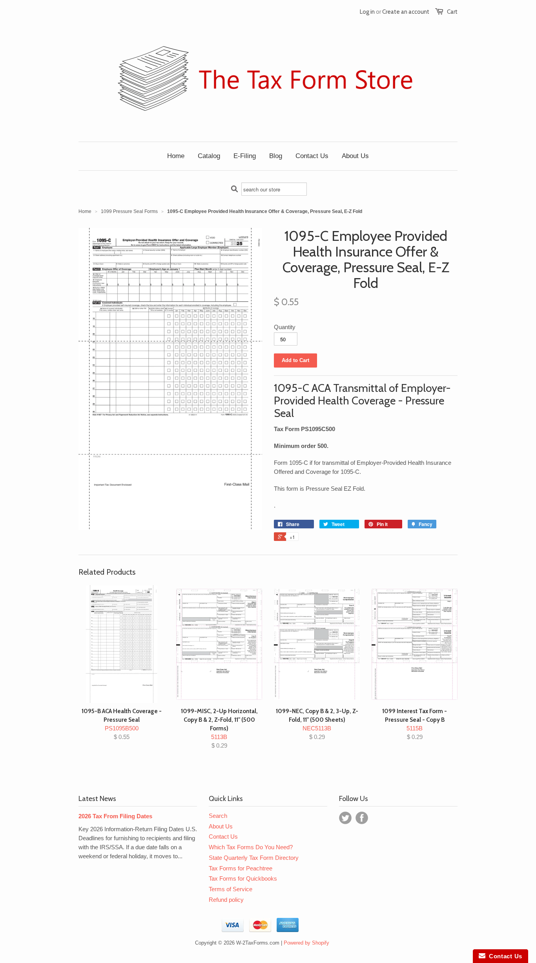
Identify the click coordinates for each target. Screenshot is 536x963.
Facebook (362, 818)
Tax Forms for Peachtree (240, 868)
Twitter (345, 818)
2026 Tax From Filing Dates (115, 816)
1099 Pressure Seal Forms (129, 211)
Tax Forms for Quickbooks (243, 878)
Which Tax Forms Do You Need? (251, 847)
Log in (367, 11)
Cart (452, 11)
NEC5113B (317, 724)
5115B (414, 724)
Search (218, 815)
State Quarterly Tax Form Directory (254, 857)
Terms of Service (230, 889)
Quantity (284, 327)
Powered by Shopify (306, 943)
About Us (221, 826)
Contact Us (223, 836)
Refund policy (226, 899)
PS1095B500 (122, 724)
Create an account (405, 11)
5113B (219, 728)
